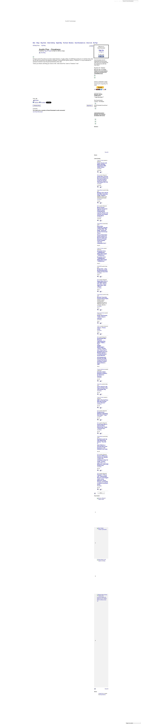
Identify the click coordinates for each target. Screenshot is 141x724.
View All (106, 152)
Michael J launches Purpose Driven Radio (102, 298)
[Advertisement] (44, 712)
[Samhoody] (96, 148)
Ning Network (103, 694)
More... (101, 492)
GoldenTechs (101, 693)
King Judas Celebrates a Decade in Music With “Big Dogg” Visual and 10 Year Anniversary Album (102, 230)
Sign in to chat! (129, 723)
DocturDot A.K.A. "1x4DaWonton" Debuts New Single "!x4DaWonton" (102, 253)
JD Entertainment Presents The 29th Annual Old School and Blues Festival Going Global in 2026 (102, 361)
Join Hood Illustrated (38, 111)
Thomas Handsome (101, 369)
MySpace (36, 102)
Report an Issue (96, 700)
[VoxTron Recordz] (106, 139)
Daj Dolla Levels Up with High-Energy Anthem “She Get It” (102, 441)
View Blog (43, 52)
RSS (95, 493)
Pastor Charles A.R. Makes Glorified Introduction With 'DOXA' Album (102, 165)
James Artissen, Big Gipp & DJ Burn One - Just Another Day (102, 388)
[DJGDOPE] (96, 135)
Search (139, 1)
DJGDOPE (99, 266)
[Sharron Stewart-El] (106, 148)
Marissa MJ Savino (101, 312)
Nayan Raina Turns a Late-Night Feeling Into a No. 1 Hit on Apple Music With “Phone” (102, 284)
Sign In (120, 1)
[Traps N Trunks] (35, 52)
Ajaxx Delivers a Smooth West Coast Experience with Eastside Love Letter (102, 447)
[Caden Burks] (101, 148)
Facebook (43, 102)
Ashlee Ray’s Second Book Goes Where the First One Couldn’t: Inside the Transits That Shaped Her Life (102, 179)
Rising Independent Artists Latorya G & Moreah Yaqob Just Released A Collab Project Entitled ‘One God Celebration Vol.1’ (102, 239)
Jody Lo (98, 326)
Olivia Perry (99, 384)
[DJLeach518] (96, 144)
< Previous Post (36, 105)
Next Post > (89, 105)
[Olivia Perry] (101, 139)
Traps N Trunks (47, 51)
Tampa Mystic (100, 190)
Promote (36, 100)
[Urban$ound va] (106, 144)
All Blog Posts (36, 45)
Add (92, 45)
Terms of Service (105, 700)
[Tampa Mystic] (106, 130)
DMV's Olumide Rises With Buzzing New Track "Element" (102, 401)
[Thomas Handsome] (96, 139)
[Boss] (101, 130)
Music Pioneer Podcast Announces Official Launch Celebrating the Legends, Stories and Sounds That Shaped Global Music (102, 211)
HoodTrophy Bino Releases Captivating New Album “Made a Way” (101, 341)
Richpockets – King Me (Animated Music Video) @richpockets (102, 270)
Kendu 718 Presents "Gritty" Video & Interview (102, 317)
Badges (90, 700)
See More (99, 168)
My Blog (43, 45)
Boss (98, 175)
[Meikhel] (101, 144)
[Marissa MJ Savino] (101, 135)
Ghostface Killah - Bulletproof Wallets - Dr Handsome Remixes (102, 374)
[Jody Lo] (106, 135)
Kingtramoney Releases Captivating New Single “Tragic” (102, 414)
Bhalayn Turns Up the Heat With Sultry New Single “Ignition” (102, 194)
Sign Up (116, 1)
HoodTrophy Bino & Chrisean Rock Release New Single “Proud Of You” (102, 426)
